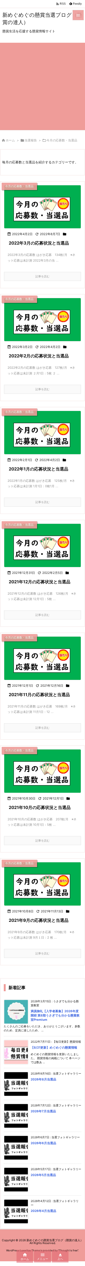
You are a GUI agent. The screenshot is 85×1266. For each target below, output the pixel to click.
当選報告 (31, 140)
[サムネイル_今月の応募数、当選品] (42, 207)
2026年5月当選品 (43, 1175)
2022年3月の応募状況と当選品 (39, 243)
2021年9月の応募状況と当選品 (38, 920)
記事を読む (42, 276)
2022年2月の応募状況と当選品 (39, 355)
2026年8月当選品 (43, 1079)
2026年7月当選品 (43, 1111)
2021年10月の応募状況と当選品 (40, 807)
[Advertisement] (42, 85)
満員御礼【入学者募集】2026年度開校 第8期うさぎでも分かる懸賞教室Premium (55, 1015)
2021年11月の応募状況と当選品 (39, 694)
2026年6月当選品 (43, 1143)
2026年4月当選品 (43, 1211)
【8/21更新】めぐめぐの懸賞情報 (54, 1047)
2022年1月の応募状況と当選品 (38, 468)
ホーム (10, 140)
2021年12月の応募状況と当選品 (39, 581)
